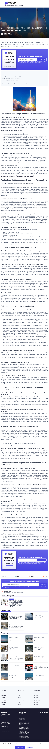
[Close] (38, 369)
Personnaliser (30, 747)
